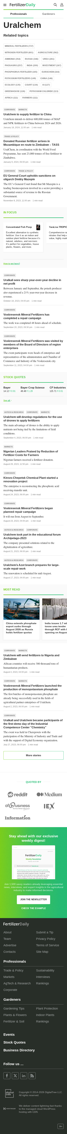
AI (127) (46, 85)
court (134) (31, 85)
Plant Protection (47, 1008)
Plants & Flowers (15, 1015)
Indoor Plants (45, 1015)
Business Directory (19, 1050)
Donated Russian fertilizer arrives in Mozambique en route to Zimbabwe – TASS (31, 143)
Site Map (42, 951)
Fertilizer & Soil (13, 1021)
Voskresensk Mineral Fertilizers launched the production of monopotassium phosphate (32, 687)
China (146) (46, 78)
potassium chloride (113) (44, 91)
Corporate (9, 110)
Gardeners (48, 13)
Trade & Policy (11, 136)
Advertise (9, 945)
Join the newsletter (33, 899)
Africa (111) (11, 98)
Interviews (43, 976)
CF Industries (58, 387)
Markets (23, 110)
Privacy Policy (45, 938)
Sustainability (45, 970)
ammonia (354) (12, 59)
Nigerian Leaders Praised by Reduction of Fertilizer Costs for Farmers (30, 453)
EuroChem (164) (50, 72)
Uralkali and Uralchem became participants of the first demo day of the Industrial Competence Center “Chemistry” (33, 724)
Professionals (18, 13)
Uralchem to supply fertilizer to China (27, 114)
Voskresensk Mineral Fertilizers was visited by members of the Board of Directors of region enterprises (33, 345)
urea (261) (48, 59)
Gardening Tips (13, 1008)
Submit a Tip (44, 932)
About (7, 932)
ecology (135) (12, 85)
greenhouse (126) (15, 91)
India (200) (32, 65)
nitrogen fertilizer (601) (19, 52)
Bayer (6, 387)
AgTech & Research (13, 412)
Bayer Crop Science (32, 387)
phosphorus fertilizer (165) (21, 72)
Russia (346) (31, 59)
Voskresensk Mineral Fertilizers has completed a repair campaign (26, 316)
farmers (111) (30, 98)
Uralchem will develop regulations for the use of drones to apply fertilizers (32, 419)
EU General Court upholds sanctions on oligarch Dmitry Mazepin (29, 177)
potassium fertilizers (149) (20, 78)
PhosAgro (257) (13, 65)
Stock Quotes (14, 1042)
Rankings (42, 983)
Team (7, 938)
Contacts (9, 951)
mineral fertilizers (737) (19, 46)
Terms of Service (47, 945)
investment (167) (51, 65)
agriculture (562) (48, 52)
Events (9, 1034)
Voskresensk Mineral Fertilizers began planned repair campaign (28, 510)
